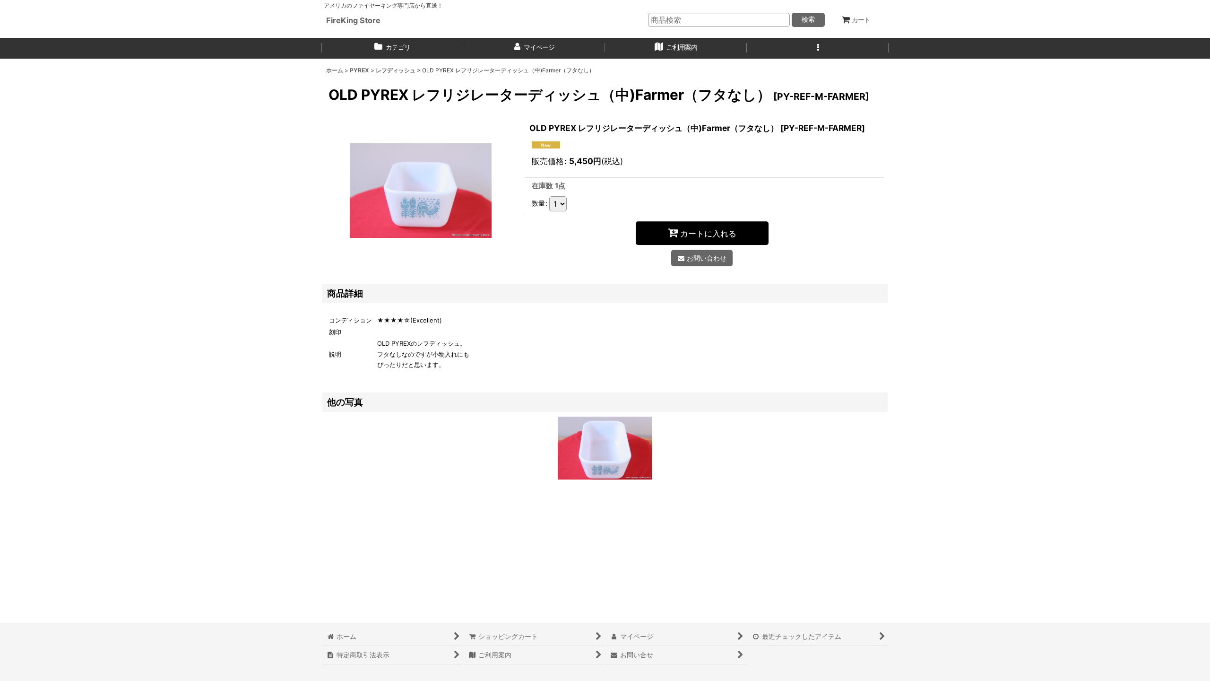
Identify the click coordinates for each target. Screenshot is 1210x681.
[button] (818, 48)
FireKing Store (353, 20)
